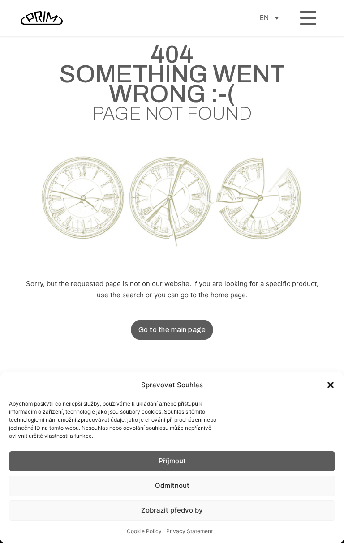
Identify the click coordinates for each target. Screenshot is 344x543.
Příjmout (172, 461)
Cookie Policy (144, 531)
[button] (330, 385)
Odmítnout (172, 485)
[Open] (308, 18)
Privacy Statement (189, 531)
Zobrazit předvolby (172, 510)
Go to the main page (172, 329)
